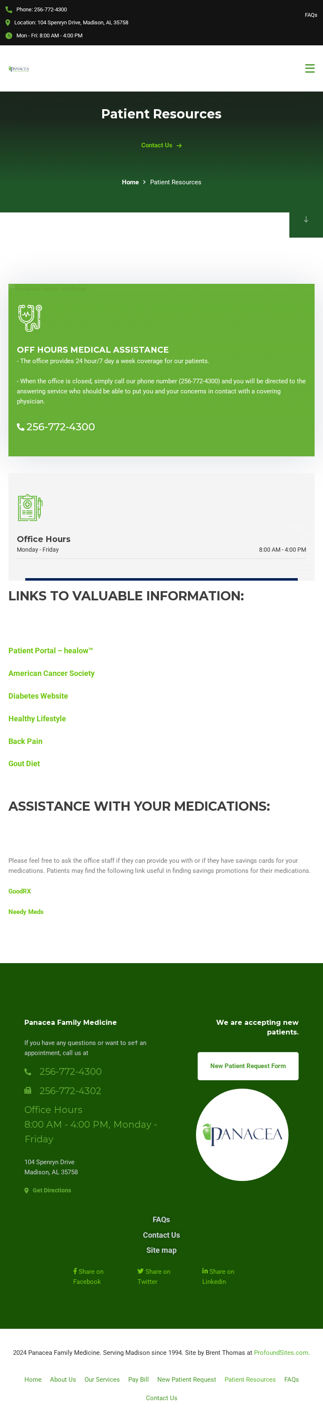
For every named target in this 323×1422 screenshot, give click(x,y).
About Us (63, 1379)
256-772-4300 (60, 427)
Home (130, 182)
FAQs (311, 15)
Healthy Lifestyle (37, 718)
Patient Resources (250, 1379)
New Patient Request (186, 1379)
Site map (161, 1250)
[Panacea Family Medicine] (18, 68)
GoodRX (19, 891)
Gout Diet (24, 763)
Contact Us (161, 1235)
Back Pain (25, 741)
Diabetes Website (38, 695)
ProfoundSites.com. (282, 1353)
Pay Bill (138, 1379)
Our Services (102, 1379)
